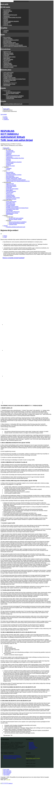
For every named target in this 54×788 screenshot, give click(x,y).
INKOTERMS (6, 85)
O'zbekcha (6, 119)
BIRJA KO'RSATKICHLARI (10, 15)
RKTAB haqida (5, 7)
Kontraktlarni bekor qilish (9, 80)
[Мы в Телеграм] (10, 114)
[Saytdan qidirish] (11, 114)
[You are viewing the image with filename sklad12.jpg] (16, 350)
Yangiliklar (4, 28)
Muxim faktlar (6, 58)
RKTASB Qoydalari (8, 59)
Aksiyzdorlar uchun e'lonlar (10, 65)
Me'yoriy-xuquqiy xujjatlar (12, 93)
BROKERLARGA (6, 70)
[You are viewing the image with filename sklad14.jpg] (16, 402)
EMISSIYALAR (7, 51)
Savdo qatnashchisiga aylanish (14, 97)
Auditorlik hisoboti (7, 64)
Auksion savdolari (7, 38)
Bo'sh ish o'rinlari (7, 25)
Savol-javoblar (7, 22)
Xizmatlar (5, 20)
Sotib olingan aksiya (8, 54)
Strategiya (5, 13)
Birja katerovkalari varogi (9, 42)
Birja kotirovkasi (7, 41)
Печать (5, 235)
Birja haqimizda (7, 770)
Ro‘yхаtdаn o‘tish (7, 73)
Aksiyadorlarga (5, 49)
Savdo (3, 34)
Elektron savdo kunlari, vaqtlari (11, 43)
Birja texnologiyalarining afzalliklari (15, 95)
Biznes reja (6, 62)
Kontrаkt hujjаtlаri (7, 76)
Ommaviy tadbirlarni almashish (11, 21)
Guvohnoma (6, 16)
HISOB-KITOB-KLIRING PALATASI (12, 17)
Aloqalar (3, 101)
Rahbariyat (6, 12)
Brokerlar (5, 18)
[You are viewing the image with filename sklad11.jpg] (16, 324)
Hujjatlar (3, 88)
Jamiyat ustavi (6, 60)
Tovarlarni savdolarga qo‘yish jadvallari (13, 45)
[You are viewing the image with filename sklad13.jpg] (16, 376)
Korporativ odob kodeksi (9, 56)
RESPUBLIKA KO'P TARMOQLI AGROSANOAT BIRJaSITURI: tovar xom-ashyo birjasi (17, 135)
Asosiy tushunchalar (8, 72)
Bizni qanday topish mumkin (33, 758)
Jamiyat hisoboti (7, 63)
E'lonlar (5, 32)
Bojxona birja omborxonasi (10, 82)
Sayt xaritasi (4, 114)
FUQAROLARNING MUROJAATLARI (12, 104)
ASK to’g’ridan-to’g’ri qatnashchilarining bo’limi (15, 46)
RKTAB (8, 779)
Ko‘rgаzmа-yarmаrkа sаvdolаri (11, 40)
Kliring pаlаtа (32, 746)
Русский (5, 118)
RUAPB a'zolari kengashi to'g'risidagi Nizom (14, 79)
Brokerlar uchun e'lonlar (9, 84)
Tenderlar (5, 23)
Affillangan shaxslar (8, 53)
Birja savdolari (7, 37)
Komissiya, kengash (8, 67)
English (5, 116)
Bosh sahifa (4, 4)
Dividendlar (6, 55)
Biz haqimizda (6, 9)
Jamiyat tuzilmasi (7, 11)
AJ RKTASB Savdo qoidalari (13, 92)
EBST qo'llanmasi (7, 75)
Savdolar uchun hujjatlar (9, 77)
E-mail (5, 237)
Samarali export (10, 98)
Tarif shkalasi (6, 81)
